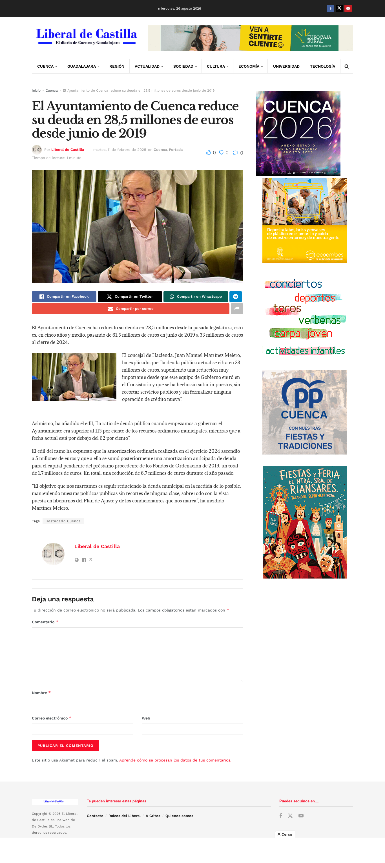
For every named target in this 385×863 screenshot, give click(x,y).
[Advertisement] (192, 850)
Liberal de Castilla (67, 149)
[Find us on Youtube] (348, 8)
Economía (248, 66)
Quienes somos (179, 816)
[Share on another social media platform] (237, 308)
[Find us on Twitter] (339, 8)
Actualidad (147, 66)
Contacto (95, 816)
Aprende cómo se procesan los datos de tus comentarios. (175, 760)
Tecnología (322, 66)
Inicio (36, 90)
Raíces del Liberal (125, 816)
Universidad (286, 66)
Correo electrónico (52, 718)
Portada (176, 149)
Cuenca (45, 66)
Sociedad (183, 66)
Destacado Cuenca (63, 521)
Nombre (41, 692)
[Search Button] (346, 66)
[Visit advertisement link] (250, 38)
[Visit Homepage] (86, 38)
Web (146, 718)
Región (116, 66)
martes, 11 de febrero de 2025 (119, 149)
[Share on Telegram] (235, 296)
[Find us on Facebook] (330, 8)
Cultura (216, 66)
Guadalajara (81, 66)
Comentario (45, 621)
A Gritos (153, 816)
